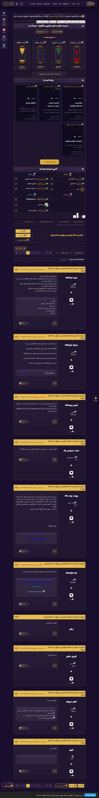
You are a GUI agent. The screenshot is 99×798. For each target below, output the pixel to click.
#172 (16, 648)
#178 (16, 337)
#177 (16, 397)
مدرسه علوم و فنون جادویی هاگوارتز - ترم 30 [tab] (71, 22)
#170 (16, 742)
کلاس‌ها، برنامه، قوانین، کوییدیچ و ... (48, 74)
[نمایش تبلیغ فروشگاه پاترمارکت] (8, 786)
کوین (71, 750)
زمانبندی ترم (56, 31)
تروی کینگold (71, 278)
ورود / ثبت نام (8, 4)
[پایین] (20, 248)
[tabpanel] (49, 50)
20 (46, 253)
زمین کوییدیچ (41, 32)
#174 (16, 565)
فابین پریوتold (71, 405)
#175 (16, 488)
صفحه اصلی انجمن (78, 222)
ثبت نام (22, 235)
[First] (16, 253)
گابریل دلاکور (71, 656)
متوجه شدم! (90, 795)
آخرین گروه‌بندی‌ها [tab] (42, 22)
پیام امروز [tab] (53, 22)
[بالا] (55, 323)
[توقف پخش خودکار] (78, 215)
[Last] (50, 253)
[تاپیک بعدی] (16, 248)
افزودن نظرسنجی (22, 240)
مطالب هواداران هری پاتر (46, 222)
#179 (16, 269)
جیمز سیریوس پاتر (71, 450)
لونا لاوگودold (71, 573)
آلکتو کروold (71, 702)
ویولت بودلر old (71, 496)
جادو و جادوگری (29, 222)
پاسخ (22, 231)
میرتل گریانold (71, 345)
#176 (16, 442)
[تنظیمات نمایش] (17, 4)
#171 (16, 694)
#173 (16, 617)
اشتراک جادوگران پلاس (36, 16)
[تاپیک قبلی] (24, 248)
